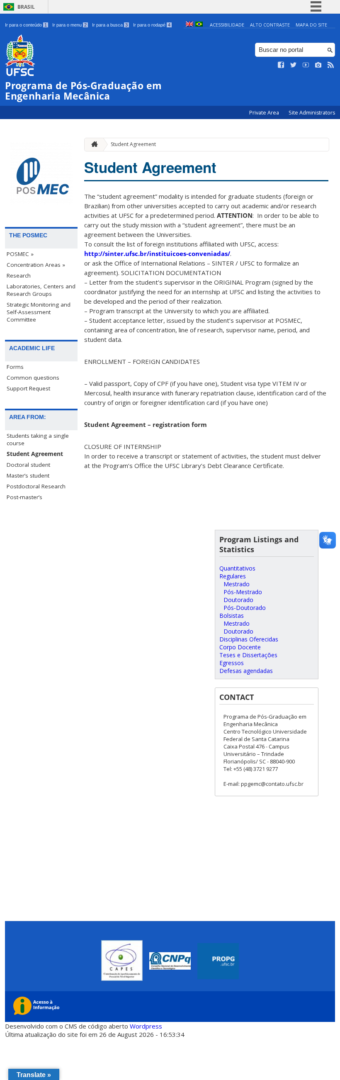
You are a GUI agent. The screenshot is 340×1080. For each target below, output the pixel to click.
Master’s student (28, 475)
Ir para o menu (69, 24)
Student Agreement (35, 454)
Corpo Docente (240, 647)
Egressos (231, 663)
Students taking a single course (38, 439)
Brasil (26, 6)
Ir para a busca (110, 24)
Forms (15, 367)
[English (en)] (189, 25)
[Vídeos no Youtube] (306, 65)
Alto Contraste (270, 25)
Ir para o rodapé (151, 24)
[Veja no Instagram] (318, 65)
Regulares (232, 576)
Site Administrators (312, 112)
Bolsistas (231, 615)
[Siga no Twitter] (293, 65)
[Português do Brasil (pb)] (199, 25)
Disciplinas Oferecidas (248, 639)
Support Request (28, 388)
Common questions (33, 377)
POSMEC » (20, 254)
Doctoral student (28, 464)
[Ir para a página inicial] (92, 144)
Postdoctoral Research (36, 486)
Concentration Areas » (36, 264)
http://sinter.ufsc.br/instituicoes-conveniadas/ (157, 253)
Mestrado (236, 584)
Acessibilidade (227, 25)
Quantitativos (237, 568)
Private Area (264, 112)
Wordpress (146, 1026)
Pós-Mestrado (242, 592)
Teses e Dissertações (248, 655)
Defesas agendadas (246, 671)
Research (19, 275)
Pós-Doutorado (244, 608)
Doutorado (238, 600)
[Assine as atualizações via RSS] (331, 65)
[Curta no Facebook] (281, 65)
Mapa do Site (311, 25)
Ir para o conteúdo (26, 24)
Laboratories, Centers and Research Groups (41, 290)
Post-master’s (24, 497)
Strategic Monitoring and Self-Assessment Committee (38, 312)
